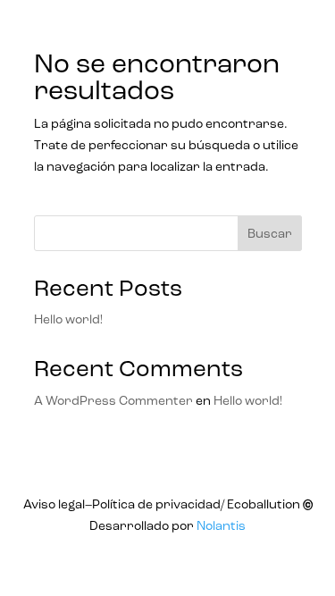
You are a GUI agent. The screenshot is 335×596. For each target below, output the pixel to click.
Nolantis (221, 526)
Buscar (269, 234)
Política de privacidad (156, 505)
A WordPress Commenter (113, 401)
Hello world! (68, 320)
